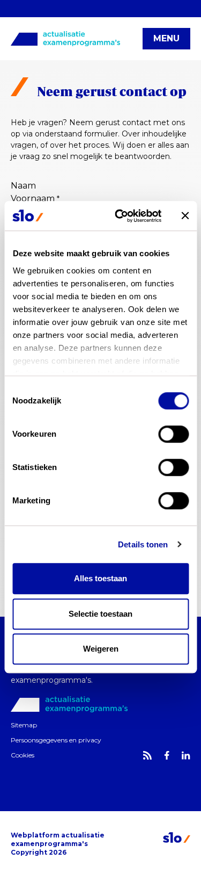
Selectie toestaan (100, 613)
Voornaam (35, 198)
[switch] (173, 434)
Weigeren (100, 648)
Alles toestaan (100, 578)
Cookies (22, 755)
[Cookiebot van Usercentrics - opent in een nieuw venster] (119, 216)
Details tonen (143, 544)
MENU (166, 38)
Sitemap (24, 725)
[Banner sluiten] (185, 216)
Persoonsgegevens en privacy (56, 740)
